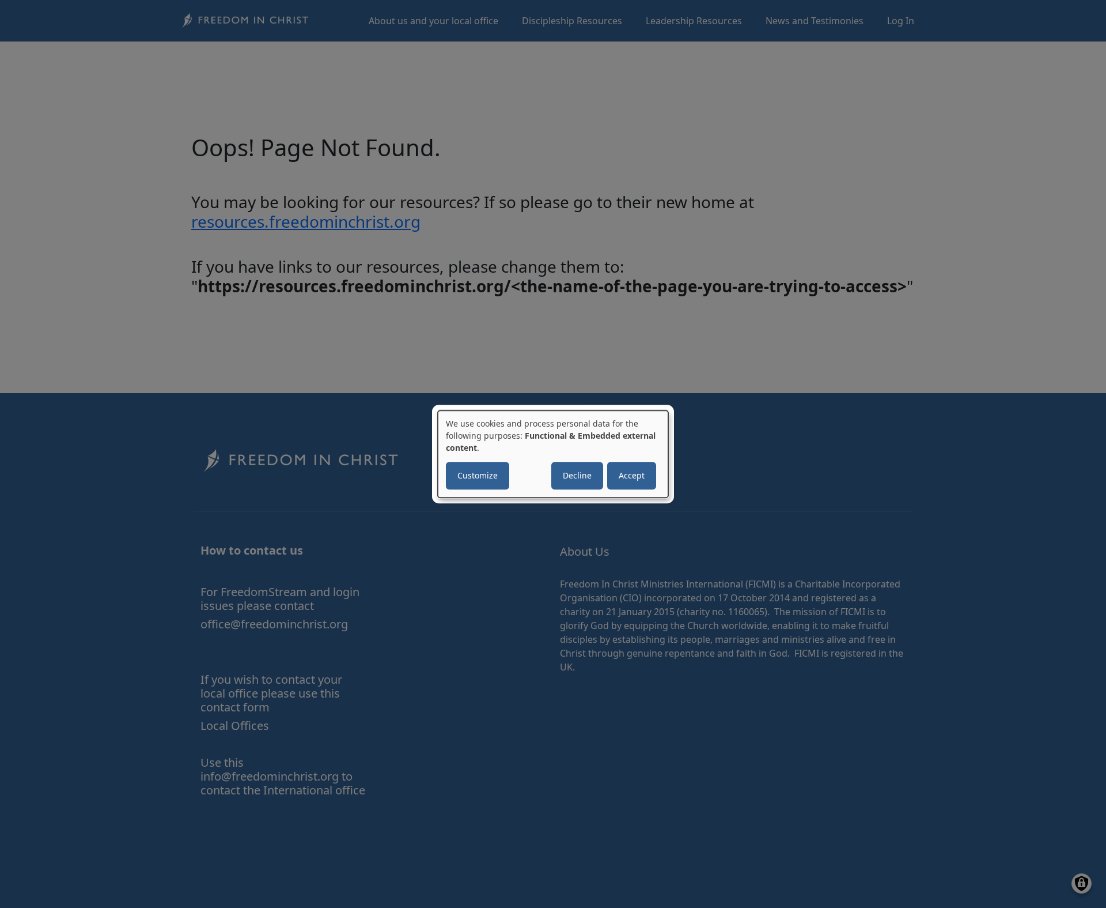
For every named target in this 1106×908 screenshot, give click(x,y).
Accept (632, 475)
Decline (577, 475)
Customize (477, 475)
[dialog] (553, 454)
